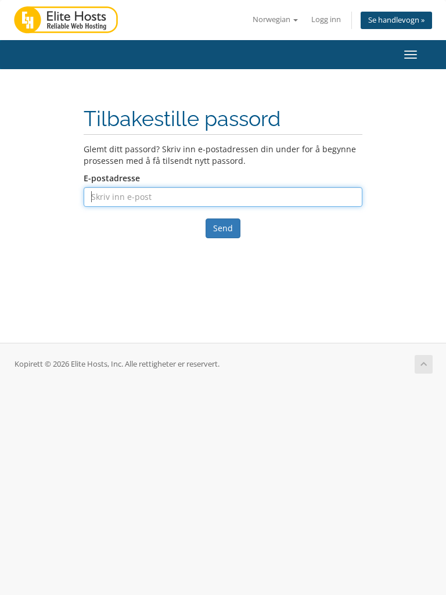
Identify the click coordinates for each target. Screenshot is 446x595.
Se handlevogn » (396, 20)
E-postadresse (112, 178)
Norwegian (272, 19)
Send (223, 228)
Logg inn (326, 19)
